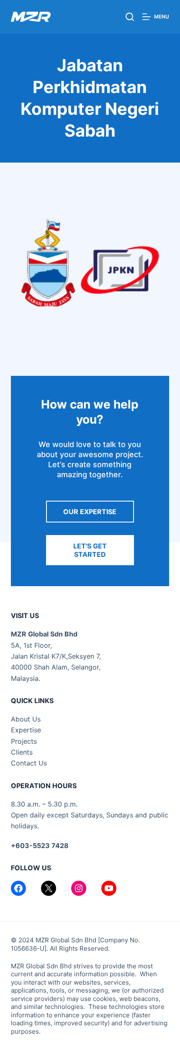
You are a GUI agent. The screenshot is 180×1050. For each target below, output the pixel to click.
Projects (24, 741)
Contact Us (29, 763)
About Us (26, 719)
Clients (22, 752)
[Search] (130, 17)
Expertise (26, 730)
